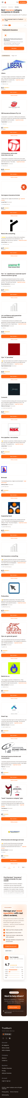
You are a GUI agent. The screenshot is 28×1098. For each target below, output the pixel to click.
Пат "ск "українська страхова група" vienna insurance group (13, 274)
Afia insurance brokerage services (12, 840)
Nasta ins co (5, 676)
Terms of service (14, 1091)
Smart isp (4, 716)
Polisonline (5, 596)
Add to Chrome (8, 1012)
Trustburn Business (7, 1068)
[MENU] (2, 2)
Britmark (4, 477)
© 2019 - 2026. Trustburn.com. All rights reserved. (12, 1088)
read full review (20, 80)
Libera (3, 73)
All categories (5, 1045)
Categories (3, 7)
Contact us (4, 1060)
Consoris (4, 397)
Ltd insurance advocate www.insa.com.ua (9, 154)
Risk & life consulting (8, 233)
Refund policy (5, 1095)
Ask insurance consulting (9, 556)
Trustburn (7, 1028)
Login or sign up (6, 1081)
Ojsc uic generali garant (9, 636)
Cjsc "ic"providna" (7, 357)
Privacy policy (5, 1091)
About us (4, 1058)
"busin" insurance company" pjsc (12, 798)
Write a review (14, 95)
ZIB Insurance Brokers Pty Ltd (11, 113)
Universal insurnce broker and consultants (11, 757)
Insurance (10, 7)
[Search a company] (17, 2)
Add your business (6, 1073)
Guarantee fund (6, 516)
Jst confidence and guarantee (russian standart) (11, 316)
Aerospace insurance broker (10, 195)
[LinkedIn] (9, 1038)
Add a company (6, 1050)
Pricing (3, 1070)
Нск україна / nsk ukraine (9, 437)
